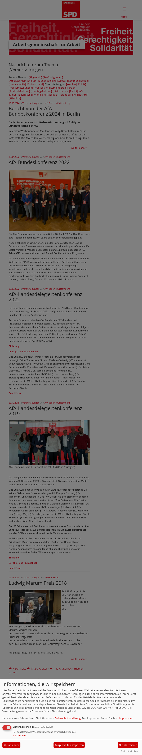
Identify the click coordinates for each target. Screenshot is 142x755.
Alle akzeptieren (128, 745)
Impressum (125, 718)
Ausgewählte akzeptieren (69, 745)
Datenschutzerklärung (68, 718)
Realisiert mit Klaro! (129, 751)
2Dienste (19, 735)
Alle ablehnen (11, 745)
